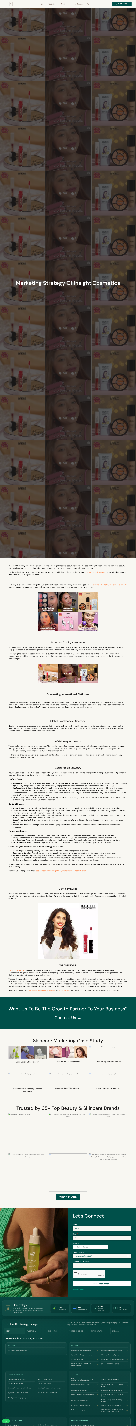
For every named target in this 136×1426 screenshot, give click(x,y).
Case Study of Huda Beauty (108, 1061)
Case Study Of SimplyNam (68, 1061)
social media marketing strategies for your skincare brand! (61, 871)
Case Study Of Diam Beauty (68, 1088)
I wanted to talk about (81, 1262)
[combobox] (90, 1247)
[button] (52, 3)
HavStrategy (64, 990)
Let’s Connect (78, 4)
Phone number (79, 1252)
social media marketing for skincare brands (108, 585)
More (88, 4)
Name (75, 1225)
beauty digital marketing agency (41, 990)
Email (75, 1234)
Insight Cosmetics (16, 970)
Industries (51, 4)
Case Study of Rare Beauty (108, 1088)
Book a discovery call (102, 1284)
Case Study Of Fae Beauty (27, 1062)
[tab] (14, 1331)
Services (64, 4)
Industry (76, 1243)
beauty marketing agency (96, 572)
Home (42, 4)
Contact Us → (68, 1017)
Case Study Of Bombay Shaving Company (27, 1089)
